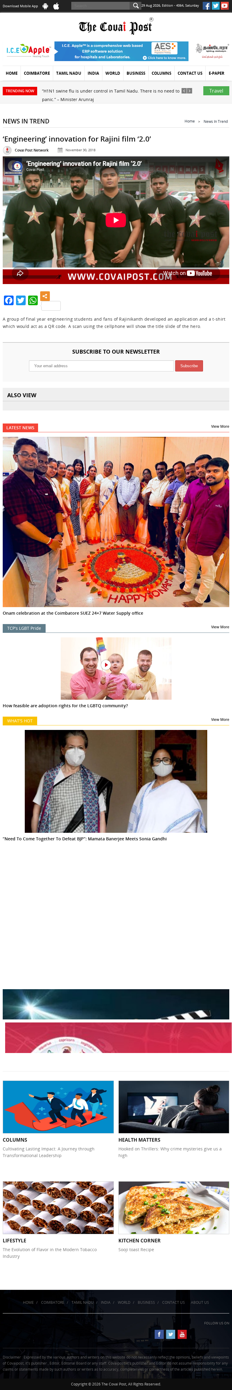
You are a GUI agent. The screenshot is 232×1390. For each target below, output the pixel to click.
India (93, 73)
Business (136, 73)
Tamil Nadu (68, 73)
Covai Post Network (32, 150)
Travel (216, 90)
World (112, 73)
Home (12, 73)
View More (220, 426)
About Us (200, 1302)
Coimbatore (37, 73)
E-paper (216, 73)
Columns (161, 73)
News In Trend (216, 121)
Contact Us (190, 73)
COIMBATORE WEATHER (116, 887)
